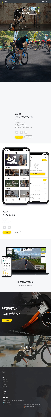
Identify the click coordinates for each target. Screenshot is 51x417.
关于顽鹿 (4, 393)
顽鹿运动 (4, 372)
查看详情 (19, 137)
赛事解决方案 (5, 379)
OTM (3, 374)
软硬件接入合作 (5, 381)
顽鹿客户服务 (5, 386)
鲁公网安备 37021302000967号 (29, 406)
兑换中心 (4, 388)
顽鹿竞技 (4, 371)
